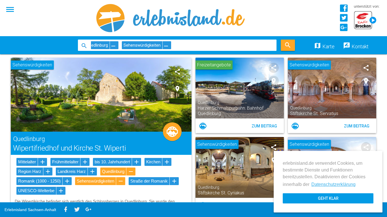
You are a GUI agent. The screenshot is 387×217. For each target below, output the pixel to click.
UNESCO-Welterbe (36, 190)
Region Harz (29, 171)
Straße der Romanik (149, 181)
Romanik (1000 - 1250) (39, 181)
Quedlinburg (113, 171)
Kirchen (153, 161)
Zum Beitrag (264, 126)
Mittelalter (27, 161)
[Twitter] (343, 20)
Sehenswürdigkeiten (95, 181)
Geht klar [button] (328, 198)
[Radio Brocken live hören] (367, 20)
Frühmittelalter (65, 161)
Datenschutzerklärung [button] (333, 184)
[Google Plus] (343, 29)
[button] (10, 9)
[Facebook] (343, 10)
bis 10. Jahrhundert (112, 161)
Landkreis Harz (72, 171)
